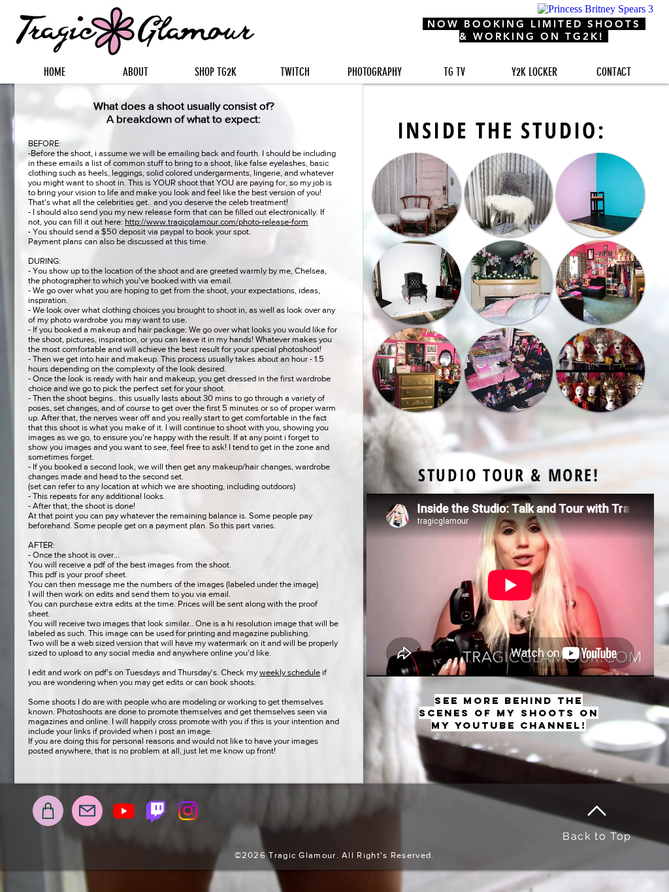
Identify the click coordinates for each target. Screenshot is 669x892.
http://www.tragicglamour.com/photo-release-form (216, 222)
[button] (416, 195)
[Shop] (48, 810)
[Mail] (87, 810)
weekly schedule (289, 672)
